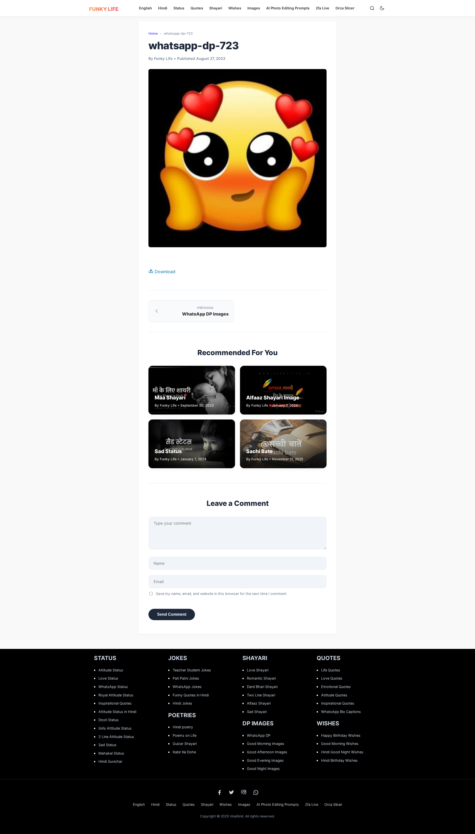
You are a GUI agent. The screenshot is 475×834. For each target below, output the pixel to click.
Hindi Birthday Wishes (339, 760)
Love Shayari (257, 670)
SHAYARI (254, 658)
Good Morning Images (265, 743)
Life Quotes (330, 670)
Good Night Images (263, 768)
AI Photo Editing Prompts (287, 8)
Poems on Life (184, 735)
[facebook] (219, 792)
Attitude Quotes (334, 695)
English (145, 8)
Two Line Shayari (261, 695)
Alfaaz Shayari (259, 703)
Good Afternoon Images (267, 752)
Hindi (162, 8)
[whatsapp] (256, 792)
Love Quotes (331, 678)
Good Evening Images (265, 760)
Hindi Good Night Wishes (342, 752)
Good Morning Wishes (339, 743)
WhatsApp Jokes (187, 687)
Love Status (108, 678)
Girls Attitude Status (115, 728)
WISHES (328, 723)
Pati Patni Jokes (186, 678)
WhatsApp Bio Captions (341, 712)
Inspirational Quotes (115, 703)
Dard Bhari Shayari (262, 687)
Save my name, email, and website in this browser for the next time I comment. (221, 593)
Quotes (196, 8)
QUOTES (328, 658)
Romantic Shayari (261, 678)
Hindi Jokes (182, 703)
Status (178, 8)
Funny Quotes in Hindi (191, 695)
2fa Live (322, 8)
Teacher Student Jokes (192, 670)
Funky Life (104, 9)
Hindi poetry (183, 727)
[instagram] (244, 792)
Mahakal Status (111, 753)
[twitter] (232, 792)
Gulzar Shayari (185, 743)
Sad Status (107, 745)
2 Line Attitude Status (116, 737)
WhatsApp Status (113, 687)
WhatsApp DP (258, 735)
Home (153, 33)
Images (253, 8)
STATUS (105, 658)
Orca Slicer (345, 8)
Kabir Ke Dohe (184, 752)
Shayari (215, 8)
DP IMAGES (258, 723)
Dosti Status (108, 720)
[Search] (372, 8)
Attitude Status (110, 670)
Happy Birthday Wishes (340, 735)
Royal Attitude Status (115, 695)
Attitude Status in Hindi (117, 712)
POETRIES (182, 715)
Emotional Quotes (336, 687)
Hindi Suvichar (110, 761)
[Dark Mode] (382, 8)
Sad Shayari (257, 712)
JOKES (177, 658)
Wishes (234, 8)
